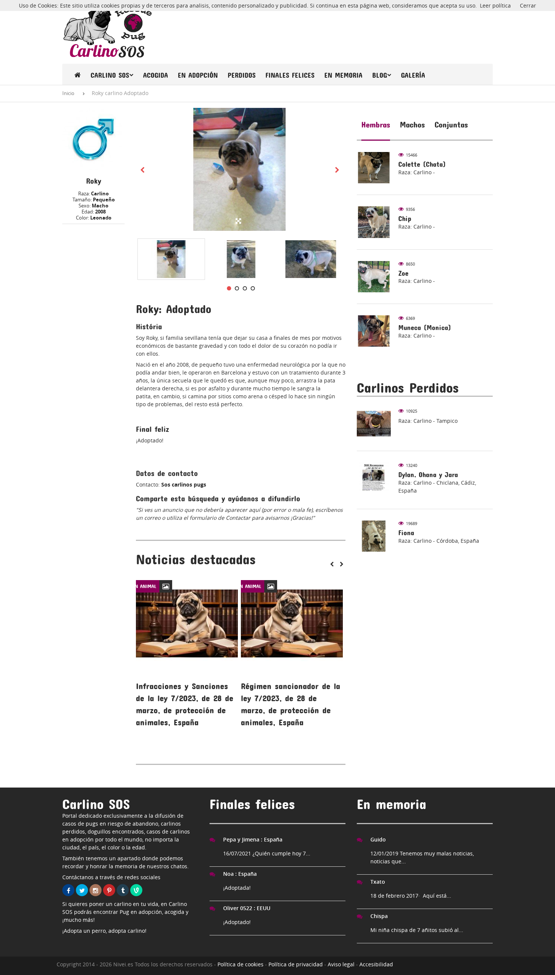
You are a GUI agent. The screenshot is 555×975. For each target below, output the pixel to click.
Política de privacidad (295, 964)
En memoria (343, 75)
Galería (413, 75)
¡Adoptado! (237, 922)
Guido (378, 839)
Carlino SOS (110, 75)
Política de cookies (240, 964)
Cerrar (528, 5)
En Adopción (198, 75)
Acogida (155, 75)
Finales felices (289, 75)
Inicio (68, 93)
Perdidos (242, 75)
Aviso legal (341, 964)
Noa (240, 873)
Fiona (406, 533)
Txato (377, 881)
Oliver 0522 (246, 908)
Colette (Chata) (422, 164)
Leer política (495, 5)
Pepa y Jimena (252, 839)
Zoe (403, 273)
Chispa (379, 916)
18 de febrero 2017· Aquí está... (410, 895)
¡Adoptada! (237, 887)
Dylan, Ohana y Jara (428, 475)
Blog (379, 75)
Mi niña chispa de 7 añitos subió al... (416, 930)
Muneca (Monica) (424, 328)
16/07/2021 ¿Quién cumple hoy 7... (266, 853)
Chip (404, 219)
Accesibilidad (376, 964)
